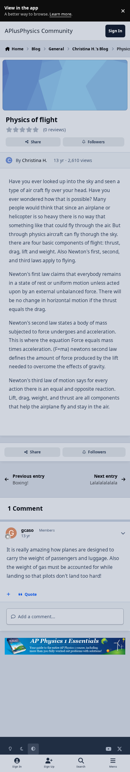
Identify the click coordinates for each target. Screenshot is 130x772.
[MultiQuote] (9, 594)
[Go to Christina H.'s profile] (9, 160)
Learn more (12, 11)
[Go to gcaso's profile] (11, 533)
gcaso (27, 530)
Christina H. (34, 160)
